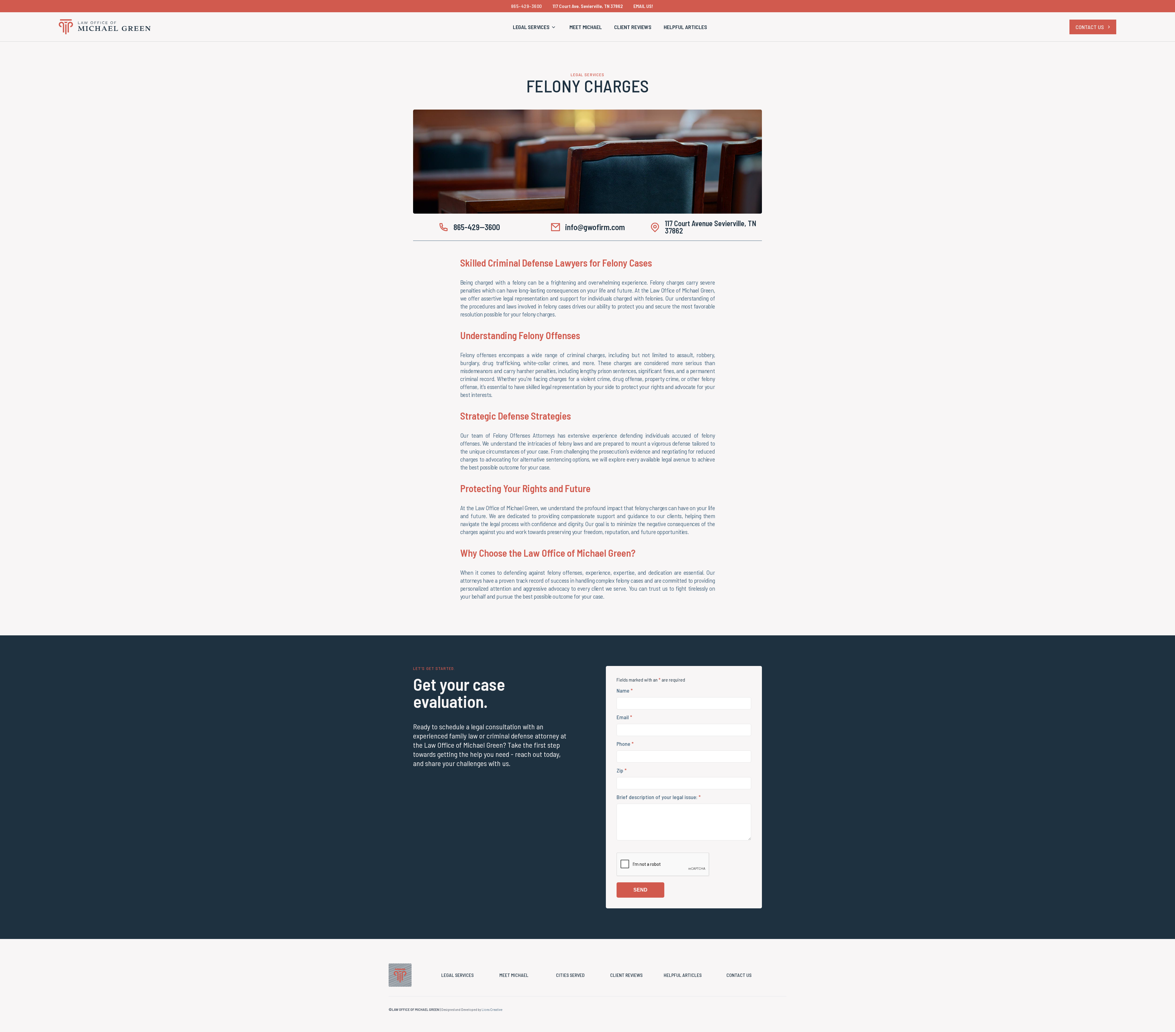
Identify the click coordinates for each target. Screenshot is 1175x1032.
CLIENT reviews (626, 975)
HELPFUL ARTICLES (685, 27)
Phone (625, 744)
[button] (535, 27)
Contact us (739, 975)
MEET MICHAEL (585, 27)
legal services (457, 975)
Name (625, 690)
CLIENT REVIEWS (632, 27)
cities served (570, 975)
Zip (622, 770)
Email (624, 717)
